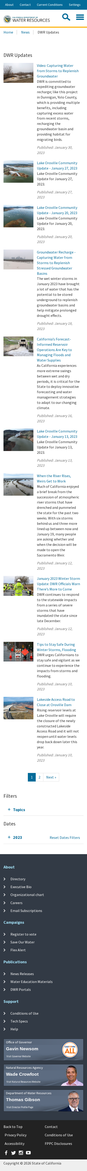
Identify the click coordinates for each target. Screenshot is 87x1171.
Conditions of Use (24, 1013)
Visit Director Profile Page (19, 1107)
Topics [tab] (19, 809)
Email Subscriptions (26, 910)
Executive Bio (21, 886)
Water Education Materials (31, 981)
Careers (16, 902)
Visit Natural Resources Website (23, 1081)
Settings (75, 5)
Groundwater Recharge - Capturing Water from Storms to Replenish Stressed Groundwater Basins (56, 262)
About (9, 5)
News (25, 32)
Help (14, 1029)
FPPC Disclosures (58, 1143)
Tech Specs (19, 1021)
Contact (25, 5)
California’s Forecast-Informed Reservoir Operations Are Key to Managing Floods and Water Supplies (54, 349)
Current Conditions (50, 5)
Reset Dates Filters (65, 837)
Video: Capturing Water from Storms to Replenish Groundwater (58, 70)
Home (8, 32)
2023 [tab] (17, 837)
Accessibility (14, 1143)
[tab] (43, 810)
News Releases (22, 973)
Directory (17, 879)
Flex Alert (18, 950)
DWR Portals (20, 989)
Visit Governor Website (18, 1056)
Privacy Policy (15, 1135)
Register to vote (23, 934)
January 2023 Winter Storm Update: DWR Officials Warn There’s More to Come (58, 583)
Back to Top (13, 1126)
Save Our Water (22, 942)
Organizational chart (27, 894)
